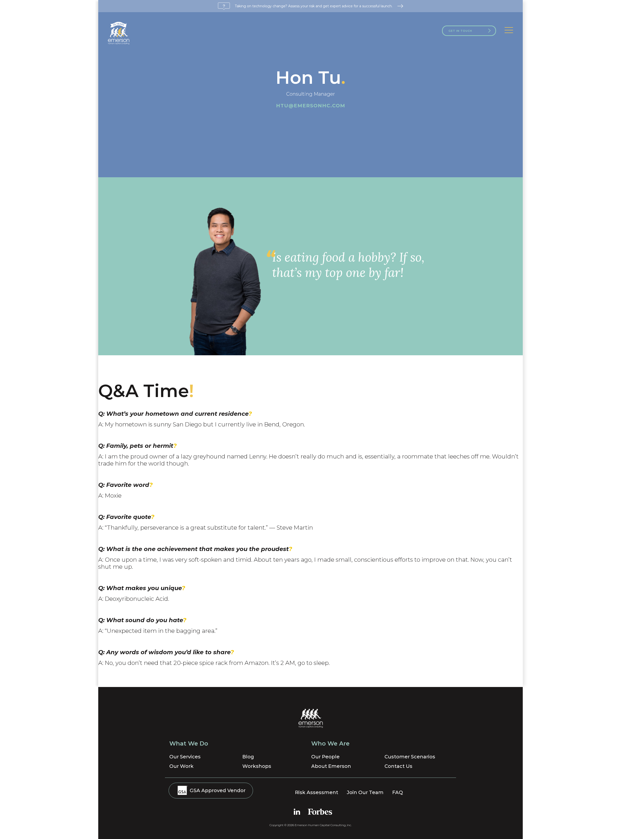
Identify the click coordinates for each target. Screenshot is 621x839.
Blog (248, 757)
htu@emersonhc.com (310, 106)
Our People (325, 757)
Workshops (256, 766)
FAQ (397, 792)
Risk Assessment (316, 792)
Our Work (181, 766)
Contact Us (398, 766)
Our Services (185, 757)
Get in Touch (460, 31)
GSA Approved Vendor (216, 790)
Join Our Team (365, 792)
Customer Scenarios (409, 757)
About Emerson (331, 766)
